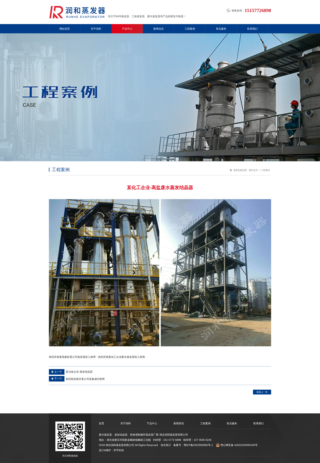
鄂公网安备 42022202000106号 (239, 445)
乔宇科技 (119, 450)
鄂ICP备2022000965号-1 (198, 445)
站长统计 (166, 445)
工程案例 (190, 28)
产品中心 (127, 28)
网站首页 (64, 28)
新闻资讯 (179, 423)
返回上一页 (262, 392)
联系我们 (252, 28)
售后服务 (221, 28)
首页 (101, 423)
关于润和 (96, 28)
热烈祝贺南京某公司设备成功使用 (79, 378)
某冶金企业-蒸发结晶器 (73, 371)
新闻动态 (158, 28)
